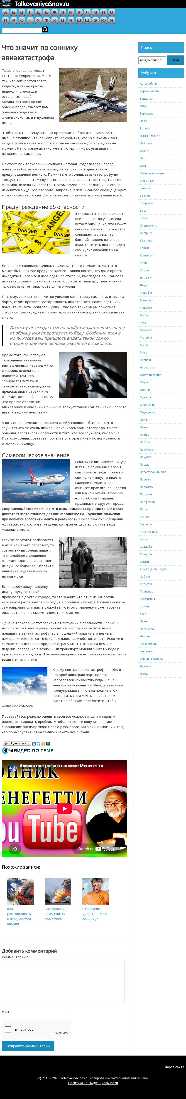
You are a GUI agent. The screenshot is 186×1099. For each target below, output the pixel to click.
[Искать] (45, 29)
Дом (143, 166)
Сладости (146, 554)
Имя (5, 1012)
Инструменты (148, 225)
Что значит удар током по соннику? (94, 913)
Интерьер (146, 233)
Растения (146, 524)
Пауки (144, 420)
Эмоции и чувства (152, 659)
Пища (143, 427)
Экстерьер (147, 651)
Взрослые (146, 113)
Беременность (149, 91)
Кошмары (146, 255)
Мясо (143, 352)
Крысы (144, 270)
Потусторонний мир (153, 472)
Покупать (146, 457)
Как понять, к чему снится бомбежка (56, 913)
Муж (143, 323)
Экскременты (148, 644)
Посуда (144, 464)
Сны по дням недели (153, 569)
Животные (147, 181)
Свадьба (146, 547)
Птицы (144, 509)
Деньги (144, 151)
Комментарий (15, 957)
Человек (145, 636)
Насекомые (147, 367)
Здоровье (146, 203)
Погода (145, 442)
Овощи (145, 390)
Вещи (143, 106)
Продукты (146, 494)
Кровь (144, 263)
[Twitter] (38, 742)
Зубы (143, 218)
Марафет (146, 293)
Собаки (145, 576)
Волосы (145, 128)
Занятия (145, 188)
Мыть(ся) (146, 337)
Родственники (149, 532)
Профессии (147, 502)
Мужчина (146, 330)
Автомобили (148, 84)
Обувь (144, 382)
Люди (143, 285)
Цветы (144, 621)
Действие (146, 143)
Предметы (146, 487)
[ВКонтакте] (34, 742)
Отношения (147, 405)
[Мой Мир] (48, 742)
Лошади (145, 278)
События (146, 584)
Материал (146, 300)
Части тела (147, 629)
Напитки (145, 360)
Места (144, 315)
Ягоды (144, 674)
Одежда (145, 397)
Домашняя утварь (152, 173)
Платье (144, 435)
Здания (145, 196)
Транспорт (147, 591)
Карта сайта (174, 1067)
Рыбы (143, 539)
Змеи (143, 211)
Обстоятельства (150, 375)
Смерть (145, 562)
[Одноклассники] (43, 742)
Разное (144, 517)
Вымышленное (150, 136)
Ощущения (147, 412)
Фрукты (145, 606)
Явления (145, 666)
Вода (143, 121)
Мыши (144, 345)
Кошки (144, 248)
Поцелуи (145, 479)
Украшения (147, 599)
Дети (143, 158)
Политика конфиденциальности (93, 1083)
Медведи (146, 308)
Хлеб (143, 614)
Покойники (147, 450)
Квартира (146, 240)
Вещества (146, 98)
